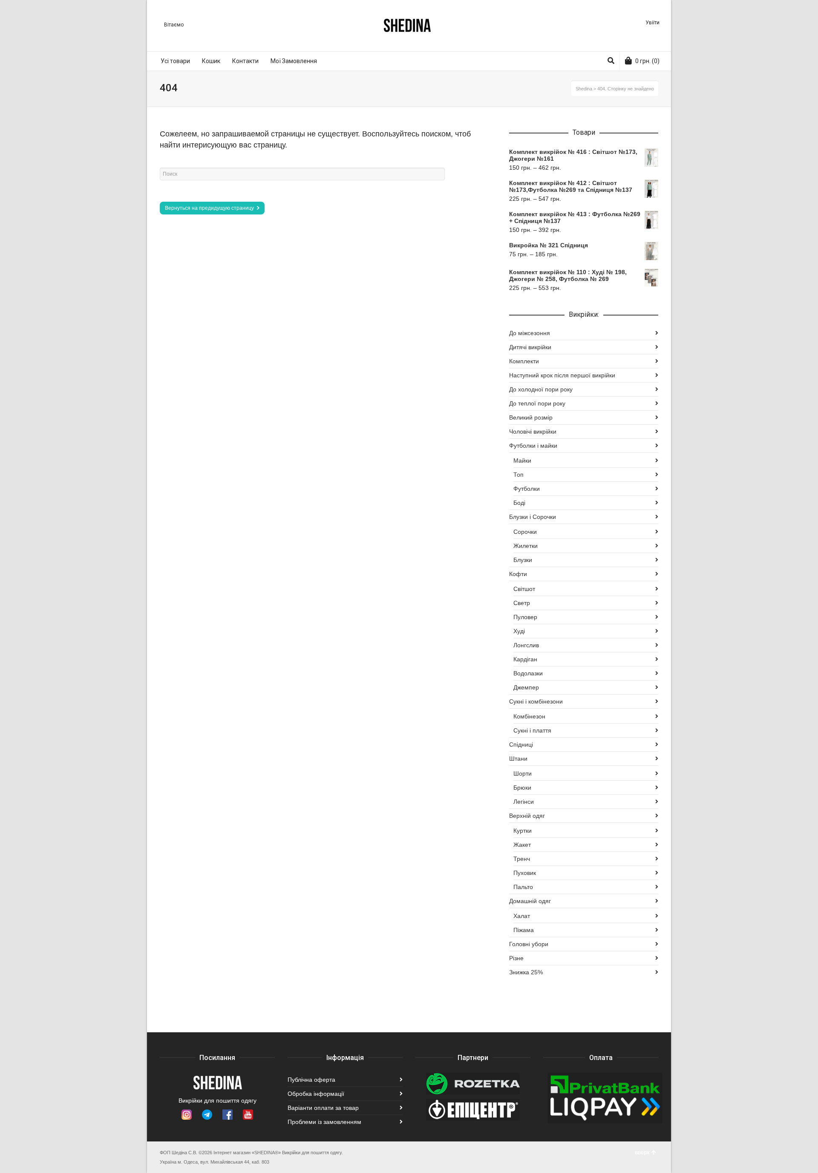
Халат (521, 915)
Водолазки (528, 673)
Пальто (523, 886)
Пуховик (524, 872)
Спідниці (521, 744)
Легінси (523, 801)
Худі (519, 631)
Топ (518, 474)
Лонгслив (526, 645)
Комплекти (524, 361)
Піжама (523, 930)
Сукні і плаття (532, 730)
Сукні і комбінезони (536, 701)
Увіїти (652, 23)
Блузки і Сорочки (532, 516)
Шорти (522, 773)
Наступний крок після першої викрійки (562, 375)
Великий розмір (531, 417)
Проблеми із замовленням (324, 1121)
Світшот (524, 588)
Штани (518, 758)
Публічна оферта (311, 1079)
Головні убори (528, 944)
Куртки (522, 830)
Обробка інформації (316, 1093)
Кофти (518, 574)
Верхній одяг (527, 815)
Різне (516, 958)
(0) (647, 61)
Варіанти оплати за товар (323, 1107)
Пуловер (525, 617)
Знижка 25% (526, 972)
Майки (522, 460)
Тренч (521, 858)
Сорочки (525, 531)
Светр (521, 603)
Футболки (526, 488)
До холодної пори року (541, 389)
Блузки (522, 559)
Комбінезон (529, 716)
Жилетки (525, 545)
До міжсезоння (529, 333)
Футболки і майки (533, 445)
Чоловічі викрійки (532, 431)
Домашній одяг (530, 901)
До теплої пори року (537, 403)
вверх (642, 1153)
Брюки (522, 787)
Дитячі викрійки (530, 347)
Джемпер (526, 687)
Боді (519, 502)
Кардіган (525, 659)
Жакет (522, 844)
